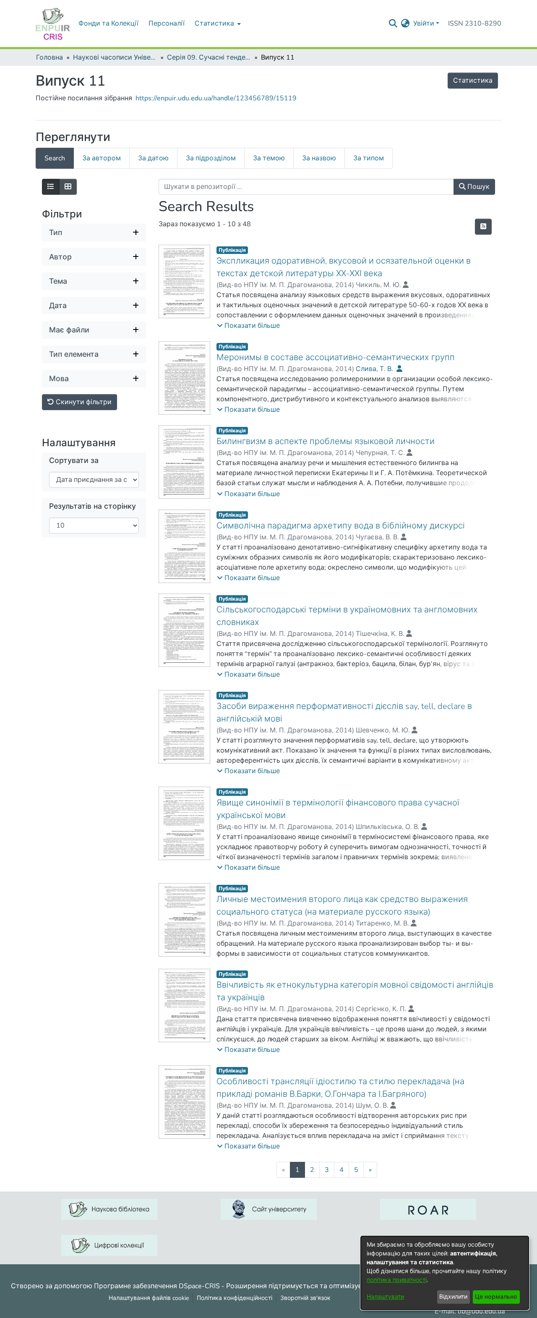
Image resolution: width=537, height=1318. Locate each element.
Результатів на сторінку (92, 506)
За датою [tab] (153, 158)
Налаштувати (385, 1297)
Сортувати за (74, 460)
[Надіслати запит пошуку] (393, 23)
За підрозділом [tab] (211, 158)
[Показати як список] (51, 187)
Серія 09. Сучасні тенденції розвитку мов (209, 57)
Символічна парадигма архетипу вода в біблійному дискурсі (340, 525)
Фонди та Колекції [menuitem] (108, 23)
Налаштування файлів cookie (149, 1298)
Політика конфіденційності (234, 1298)
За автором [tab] (101, 158)
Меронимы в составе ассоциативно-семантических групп (335, 357)
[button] (248, 325)
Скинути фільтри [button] (83, 402)
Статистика (473, 80)
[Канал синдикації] (483, 227)
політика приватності (397, 1280)
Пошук (478, 186)
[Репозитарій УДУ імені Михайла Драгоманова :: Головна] (53, 23)
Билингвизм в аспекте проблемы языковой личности (325, 441)
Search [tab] (54, 158)
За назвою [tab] (319, 158)
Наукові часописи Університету (115, 57)
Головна (49, 57)
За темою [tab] (269, 158)
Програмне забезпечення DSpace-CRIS (157, 1285)
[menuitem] (217, 23)
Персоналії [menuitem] (167, 23)
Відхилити (453, 1297)
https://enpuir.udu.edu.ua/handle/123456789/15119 (216, 98)
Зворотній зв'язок (305, 1298)
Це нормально (496, 1297)
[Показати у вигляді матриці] (68, 187)
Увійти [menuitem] (423, 23)
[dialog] (445, 1273)
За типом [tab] (368, 158)
